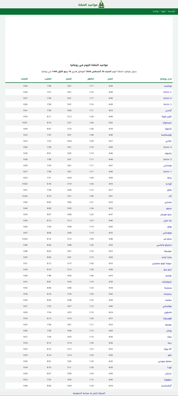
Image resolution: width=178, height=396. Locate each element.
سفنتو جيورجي (165, 361)
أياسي (168, 110)
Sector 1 (167, 172)
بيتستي (168, 202)
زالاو (170, 355)
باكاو (169, 190)
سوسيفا (168, 251)
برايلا (169, 178)
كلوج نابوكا (167, 116)
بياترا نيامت (166, 257)
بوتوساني (167, 233)
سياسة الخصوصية (81, 393)
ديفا (170, 343)
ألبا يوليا (168, 349)
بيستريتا (168, 288)
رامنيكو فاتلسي (164, 245)
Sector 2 (167, 104)
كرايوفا (168, 129)
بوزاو (169, 227)
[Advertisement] (89, 39)
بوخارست (168, 86)
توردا (169, 367)
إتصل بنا (94, 393)
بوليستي (168, 165)
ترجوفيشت (167, 282)
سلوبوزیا (168, 380)
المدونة (101, 393)
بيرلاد (169, 337)
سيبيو (169, 208)
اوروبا (163, 11)
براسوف (168, 153)
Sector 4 (167, 147)
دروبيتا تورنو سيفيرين (162, 263)
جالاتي (168, 141)
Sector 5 (167, 159)
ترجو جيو (168, 269)
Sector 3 (167, 92)
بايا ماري (168, 220)
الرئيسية (171, 11)
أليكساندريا (166, 386)
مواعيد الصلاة (87, 5)
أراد (170, 196)
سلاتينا (168, 300)
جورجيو (168, 324)
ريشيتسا (168, 294)
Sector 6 (167, 98)
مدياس (168, 373)
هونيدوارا (167, 318)
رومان (169, 331)
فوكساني (167, 306)
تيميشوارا (167, 123)
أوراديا (169, 184)
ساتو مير (168, 239)
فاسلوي (168, 312)
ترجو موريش (166, 214)
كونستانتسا (166, 135)
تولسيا (168, 276)
